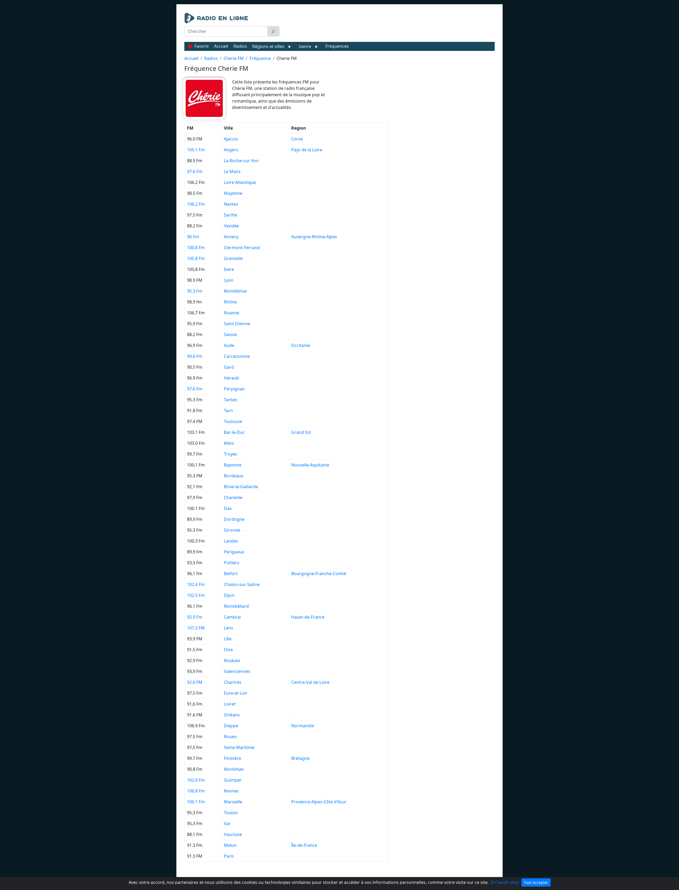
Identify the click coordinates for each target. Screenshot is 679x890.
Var (227, 823)
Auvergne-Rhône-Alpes (314, 237)
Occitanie (300, 345)
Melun (230, 845)
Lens (228, 628)
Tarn (228, 410)
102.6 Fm (196, 780)
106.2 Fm (196, 204)
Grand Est (301, 432)
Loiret (230, 704)
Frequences (337, 46)
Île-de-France (304, 845)
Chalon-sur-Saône (242, 584)
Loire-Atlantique (240, 182)
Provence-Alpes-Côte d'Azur (319, 802)
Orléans (232, 715)
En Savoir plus (505, 882)
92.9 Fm (194, 617)
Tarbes (230, 400)
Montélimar (235, 291)
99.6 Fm (194, 356)
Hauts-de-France (307, 617)
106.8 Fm (196, 791)
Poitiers (231, 563)
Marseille (233, 802)
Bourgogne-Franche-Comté (318, 573)
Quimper (233, 780)
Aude (229, 345)
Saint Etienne (237, 324)
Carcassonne (237, 356)
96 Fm (193, 237)
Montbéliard (236, 606)
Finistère (232, 758)
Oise (228, 650)
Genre (305, 46)
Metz (229, 443)
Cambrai (232, 617)
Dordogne (234, 519)
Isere (229, 269)
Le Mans (232, 171)
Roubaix (232, 660)
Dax (228, 508)
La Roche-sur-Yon (241, 161)
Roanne (231, 313)
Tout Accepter (536, 882)
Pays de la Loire (306, 150)
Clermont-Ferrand (242, 247)
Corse (297, 139)
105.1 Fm (196, 150)
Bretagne (300, 758)
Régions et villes (268, 46)
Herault (231, 378)
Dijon (229, 595)
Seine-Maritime (239, 747)
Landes (231, 541)
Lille (228, 639)
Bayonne (232, 465)
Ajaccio (231, 139)
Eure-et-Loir (235, 693)
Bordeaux (233, 476)
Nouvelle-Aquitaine (310, 465)
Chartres (232, 682)
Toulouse (233, 421)
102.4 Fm (196, 584)
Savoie (230, 334)
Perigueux (234, 552)
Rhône (230, 302)
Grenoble (233, 258)
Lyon (228, 280)
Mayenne (233, 193)
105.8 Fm (196, 258)
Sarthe (230, 215)
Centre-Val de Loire (310, 682)
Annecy (231, 237)
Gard (229, 367)
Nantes (231, 204)
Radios (240, 46)
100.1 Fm (196, 802)
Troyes (230, 454)
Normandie (302, 726)
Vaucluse (233, 834)
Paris (229, 856)
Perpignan (234, 389)
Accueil (221, 46)
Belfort (231, 573)
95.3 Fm (194, 291)
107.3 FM (196, 628)
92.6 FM (194, 682)
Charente (233, 497)
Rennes (231, 791)
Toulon (231, 813)
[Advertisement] (388, 26)
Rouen (230, 736)
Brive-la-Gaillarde (241, 487)
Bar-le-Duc (234, 432)
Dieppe (231, 726)
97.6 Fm (194, 171)
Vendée (231, 226)
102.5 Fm (196, 595)
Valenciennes (237, 671)
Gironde (232, 530)
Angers (231, 150)
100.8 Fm (196, 247)
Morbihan (234, 769)
